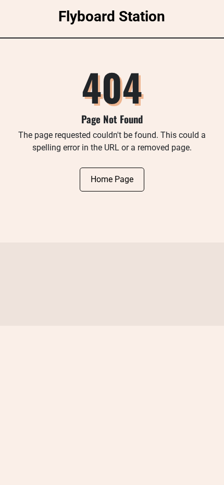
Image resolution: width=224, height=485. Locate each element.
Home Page (112, 179)
